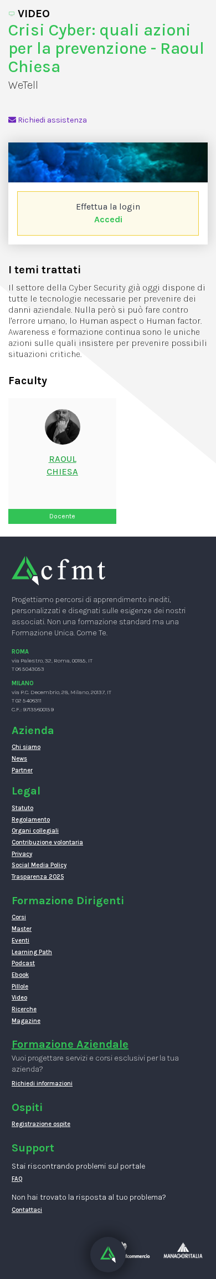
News (19, 758)
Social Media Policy (39, 865)
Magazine (26, 1021)
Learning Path (32, 952)
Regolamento (31, 819)
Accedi (108, 219)
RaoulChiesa (62, 465)
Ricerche (24, 1009)
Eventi (20, 940)
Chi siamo (26, 747)
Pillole (20, 986)
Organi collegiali (35, 830)
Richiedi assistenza (51, 120)
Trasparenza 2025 (38, 876)
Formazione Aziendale (70, 1044)
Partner (22, 770)
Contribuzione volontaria (47, 842)
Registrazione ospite (41, 1124)
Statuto (22, 808)
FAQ (17, 1179)
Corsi (19, 917)
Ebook (20, 975)
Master (22, 929)
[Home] (58, 570)
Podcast (23, 963)
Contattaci (27, 1210)
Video (19, 997)
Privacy (22, 854)
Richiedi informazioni (42, 1083)
